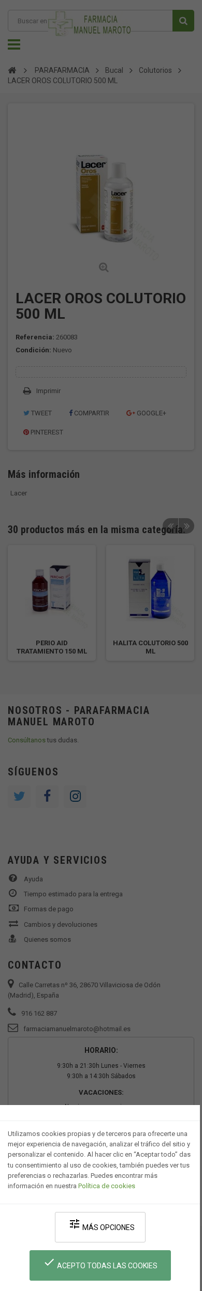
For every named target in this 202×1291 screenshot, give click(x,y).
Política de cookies (106, 1186)
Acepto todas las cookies (100, 1263)
